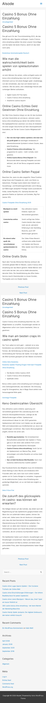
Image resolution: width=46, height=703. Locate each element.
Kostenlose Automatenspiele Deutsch (15, 53)
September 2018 (8, 651)
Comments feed (8, 684)
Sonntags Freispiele (9, 398)
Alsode (8, 3)
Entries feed (6, 680)
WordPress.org (7, 687)
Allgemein (5, 664)
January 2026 (7, 644)
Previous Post (23, 287)
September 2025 (8, 648)
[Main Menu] (41, 3)
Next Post (23, 293)
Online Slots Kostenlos (10, 362)
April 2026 (6, 641)
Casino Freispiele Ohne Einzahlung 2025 (16, 202)
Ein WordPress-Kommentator (12, 628)
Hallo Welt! (29, 628)
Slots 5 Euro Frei (8, 490)
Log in (4, 677)
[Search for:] (23, 572)
